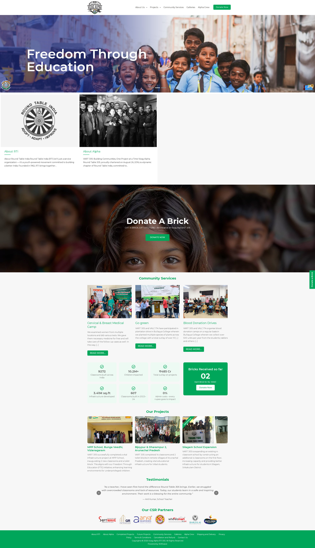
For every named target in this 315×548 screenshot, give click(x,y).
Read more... (98, 353)
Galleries (191, 7)
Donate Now (222, 7)
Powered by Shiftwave (157, 544)
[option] (39, 139)
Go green (142, 323)
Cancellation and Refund (164, 537)
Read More (157, 237)
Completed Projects (125, 534)
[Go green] (157, 317)
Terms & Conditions (142, 537)
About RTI (95, 534)
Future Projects (143, 534)
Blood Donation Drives (200, 323)
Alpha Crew (203, 7)
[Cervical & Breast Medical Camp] (109, 317)
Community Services (174, 7)
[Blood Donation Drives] (205, 317)
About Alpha (108, 534)
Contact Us (183, 537)
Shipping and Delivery (206, 534)
